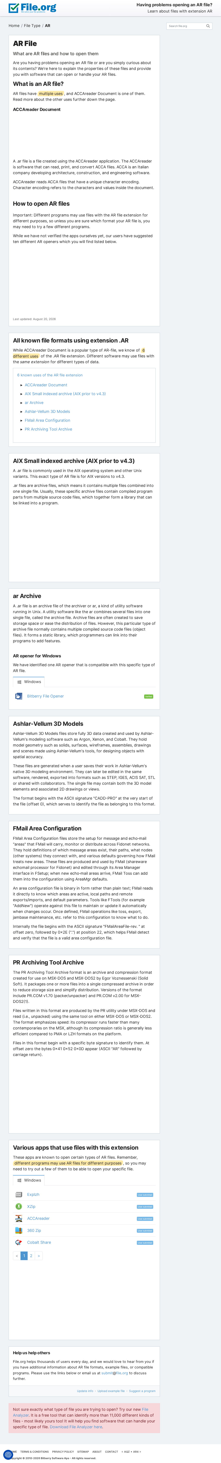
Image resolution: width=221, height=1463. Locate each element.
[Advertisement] (84, 135)
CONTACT (111, 1451)
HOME (13, 1451)
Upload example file (111, 1391)
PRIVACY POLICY (63, 1451)
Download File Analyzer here (76, 1427)
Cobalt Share (39, 1242)
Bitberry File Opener (45, 696)
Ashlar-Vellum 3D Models (47, 411)
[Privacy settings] (8, 1455)
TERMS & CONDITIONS (34, 1451)
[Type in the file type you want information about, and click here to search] (208, 25)
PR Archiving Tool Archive (48, 429)
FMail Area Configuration (47, 420)
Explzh (33, 1194)
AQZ (127, 1451)
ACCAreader (38, 1218)
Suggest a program (142, 1391)
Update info (85, 1391)
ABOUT (97, 1451)
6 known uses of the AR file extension (50, 375)
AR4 (136, 1451)
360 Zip (34, 1230)
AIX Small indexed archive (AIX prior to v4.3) (65, 393)
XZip (31, 1206)
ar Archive (34, 402)
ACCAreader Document (46, 385)
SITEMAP (83, 1451)
